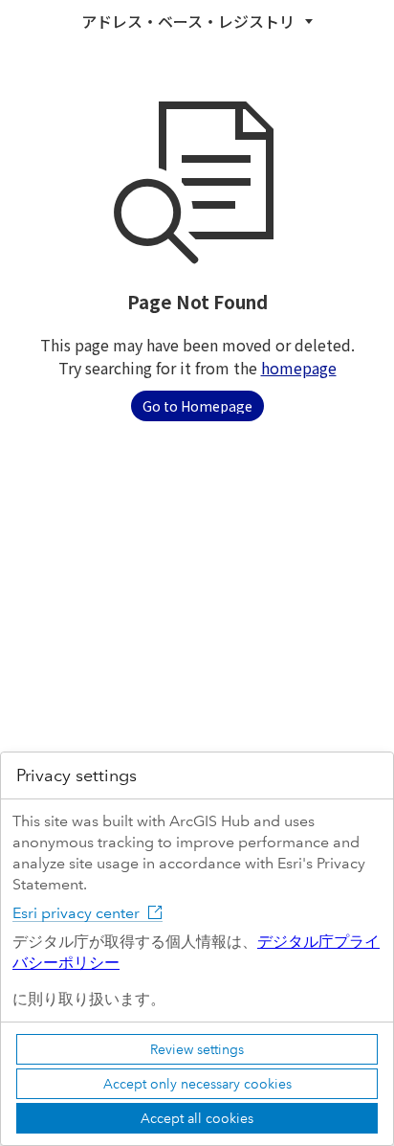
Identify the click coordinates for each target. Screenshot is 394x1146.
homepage (299, 367)
